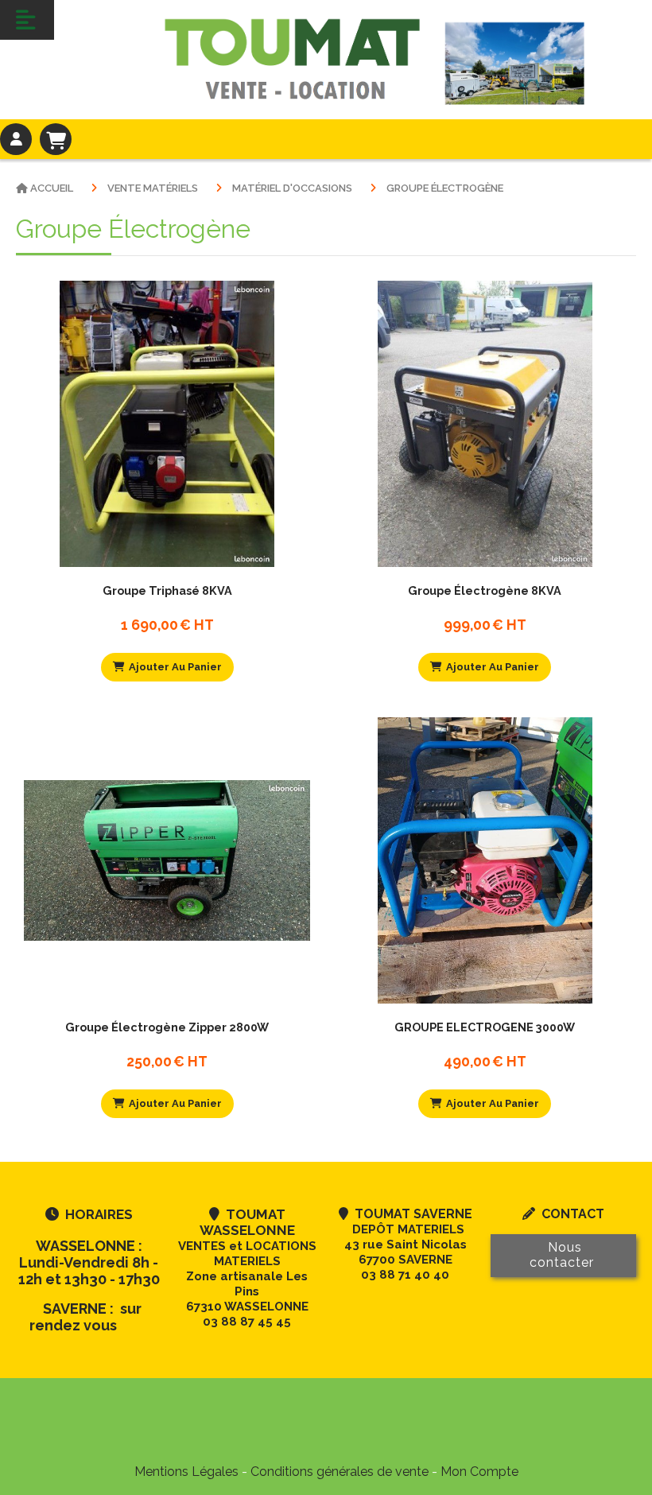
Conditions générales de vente (339, 1471)
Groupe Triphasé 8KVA (167, 590)
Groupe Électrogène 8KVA (484, 590)
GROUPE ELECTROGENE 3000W (484, 1027)
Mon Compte (479, 1471)
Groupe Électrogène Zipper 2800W (167, 1027)
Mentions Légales (186, 1471)
